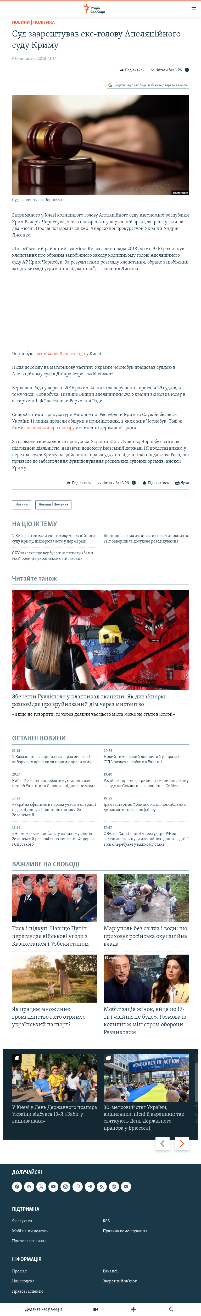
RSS (106, 1221)
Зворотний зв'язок (120, 1281)
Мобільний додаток (30, 1231)
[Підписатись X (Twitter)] (41, 1187)
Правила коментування (125, 1231)
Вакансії (111, 1271)
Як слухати (22, 1221)
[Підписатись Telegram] (90, 1187)
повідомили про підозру (49, 428)
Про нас (19, 1271)
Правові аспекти (27, 1291)
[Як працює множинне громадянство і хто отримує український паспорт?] (54, 979)
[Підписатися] (126, 1187)
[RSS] (102, 1187)
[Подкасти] (133, 1309)
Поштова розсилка (29, 1241)
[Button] (132, 70)
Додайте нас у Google (44, 1309)
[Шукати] (171, 1309)
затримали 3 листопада (60, 354)
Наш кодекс (23, 1281)
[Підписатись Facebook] (17, 1187)
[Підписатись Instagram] (65, 1187)
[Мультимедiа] (95, 1309)
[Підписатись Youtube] (53, 1187)
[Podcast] (114, 1187)
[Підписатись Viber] (77, 1187)
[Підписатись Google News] (29, 1187)
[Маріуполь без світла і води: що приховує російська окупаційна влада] (146, 898)
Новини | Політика (33, 22)
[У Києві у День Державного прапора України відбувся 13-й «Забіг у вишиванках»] (54, 1078)
